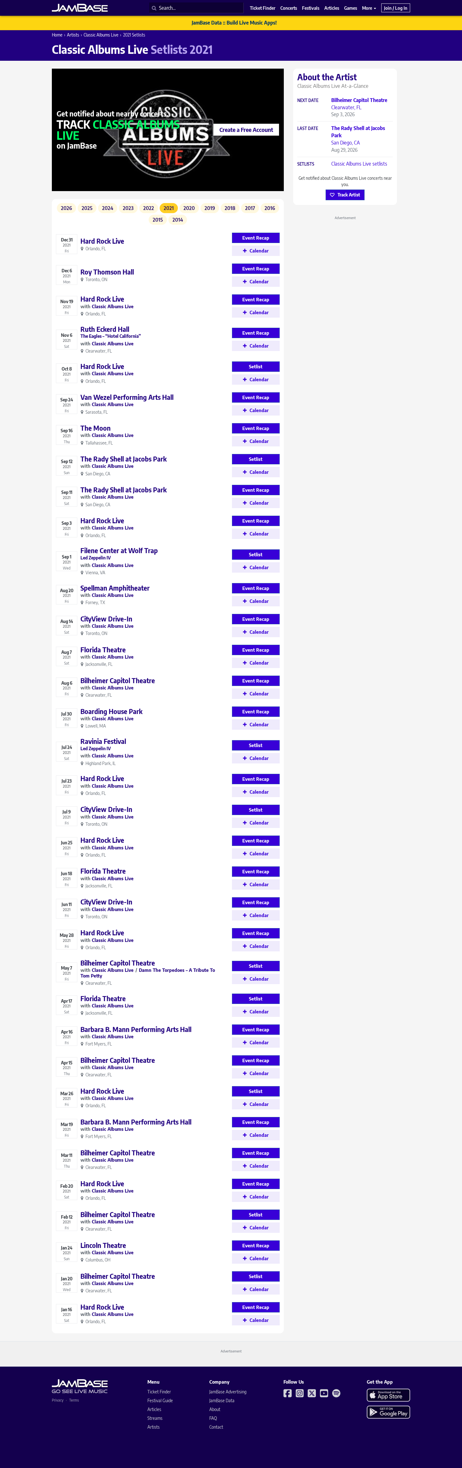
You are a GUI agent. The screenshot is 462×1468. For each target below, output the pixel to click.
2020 (189, 208)
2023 (128, 208)
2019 (210, 208)
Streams (154, 1418)
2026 (66, 208)
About (214, 1409)
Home (57, 34)
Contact (216, 1427)
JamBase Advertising (227, 1391)
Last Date (307, 129)
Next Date (307, 101)
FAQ (213, 1418)
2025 (87, 208)
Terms (74, 1400)
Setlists (305, 164)
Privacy (57, 1400)
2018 (230, 208)
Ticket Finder (159, 1391)
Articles (154, 1409)
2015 (158, 220)
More (367, 8)
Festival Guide (160, 1400)
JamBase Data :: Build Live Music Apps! (234, 23)
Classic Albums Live (101, 34)
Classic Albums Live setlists (359, 164)
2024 (107, 208)
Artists (73, 34)
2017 (250, 208)
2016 (270, 208)
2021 (169, 208)
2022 (148, 208)
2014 (178, 220)
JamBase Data (221, 1400)
